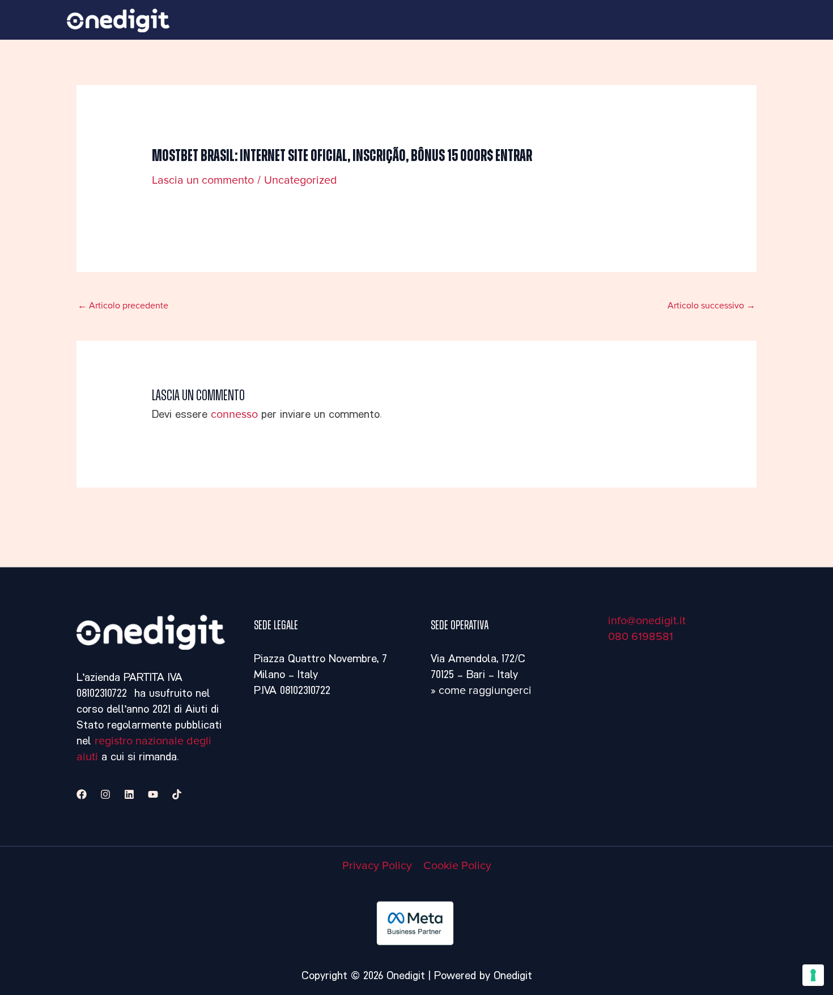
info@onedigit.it (647, 621)
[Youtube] (153, 794)
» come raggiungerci (481, 690)
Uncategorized (300, 180)
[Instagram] (105, 794)
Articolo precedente (123, 305)
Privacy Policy (377, 866)
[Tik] (177, 794)
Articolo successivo (711, 305)
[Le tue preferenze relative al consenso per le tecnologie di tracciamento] (813, 975)
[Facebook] (81, 794)
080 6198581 (640, 636)
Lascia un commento (203, 180)
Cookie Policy (457, 866)
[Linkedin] (129, 794)
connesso (234, 414)
